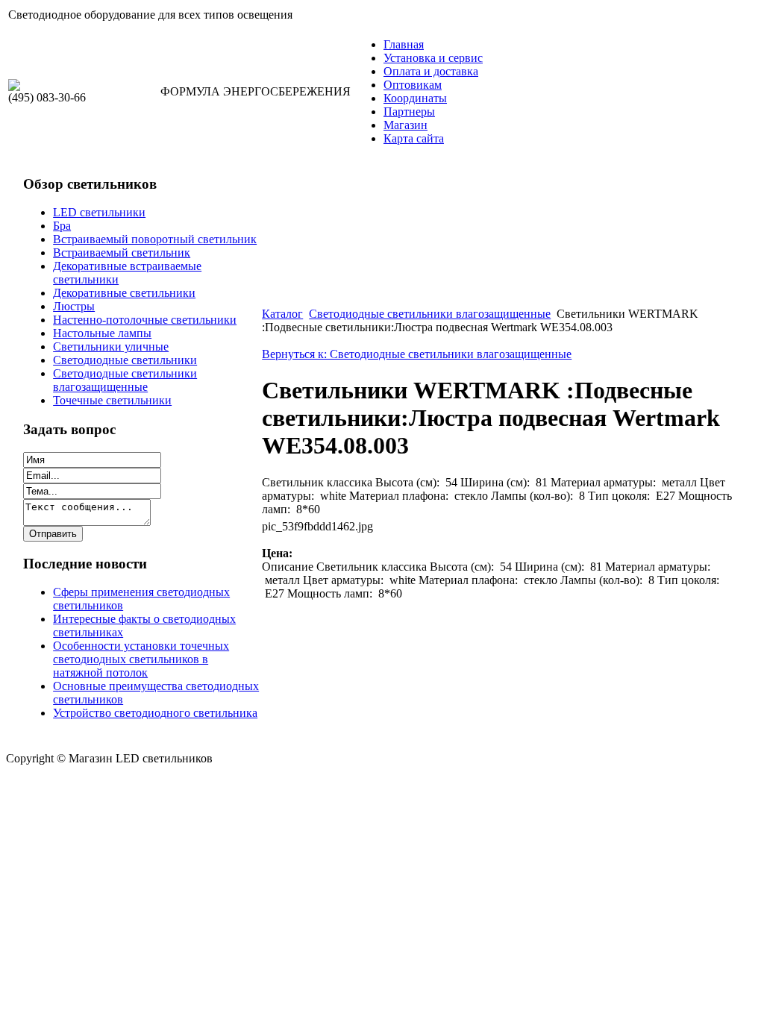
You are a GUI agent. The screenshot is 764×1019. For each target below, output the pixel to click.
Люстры (74, 306)
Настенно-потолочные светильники (145, 319)
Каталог (282, 313)
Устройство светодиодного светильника (155, 712)
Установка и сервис (433, 57)
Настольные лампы (102, 333)
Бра (62, 225)
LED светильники (99, 212)
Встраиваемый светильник (121, 252)
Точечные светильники (112, 400)
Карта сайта (413, 138)
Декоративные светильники (124, 292)
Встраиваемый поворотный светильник (155, 239)
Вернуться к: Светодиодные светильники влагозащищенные (417, 354)
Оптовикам (412, 84)
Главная (403, 44)
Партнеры (409, 111)
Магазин (405, 125)
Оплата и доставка (430, 71)
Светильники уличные (111, 346)
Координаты (415, 98)
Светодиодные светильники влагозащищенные (125, 380)
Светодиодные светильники (125, 360)
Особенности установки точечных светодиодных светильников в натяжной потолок (141, 659)
